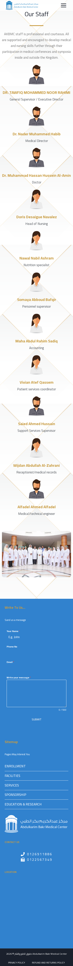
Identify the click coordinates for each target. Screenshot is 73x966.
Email (10, 662)
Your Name (13, 631)
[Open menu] (63, 5)
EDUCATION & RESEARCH (23, 804)
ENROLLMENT (15, 766)
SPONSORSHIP (15, 795)
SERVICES (12, 785)
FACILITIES (12, 776)
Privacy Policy (16, 962)
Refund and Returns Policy (48, 962)
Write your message (19, 678)
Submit (36, 719)
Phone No (12, 647)
